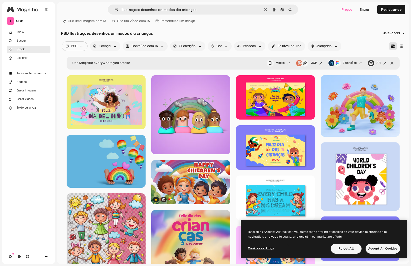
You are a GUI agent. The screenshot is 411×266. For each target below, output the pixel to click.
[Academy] (19, 256)
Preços (347, 9)
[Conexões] (10, 256)
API (379, 63)
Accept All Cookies (382, 248)
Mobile (280, 63)
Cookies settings (261, 248)
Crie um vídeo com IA (133, 21)
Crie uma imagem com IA (87, 21)
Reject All (346, 248)
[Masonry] (393, 46)
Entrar (365, 9)
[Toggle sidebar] (46, 9)
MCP (313, 63)
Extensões (350, 63)
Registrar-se (391, 9)
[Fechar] (392, 63)
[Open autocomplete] (114, 9)
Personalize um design (178, 21)
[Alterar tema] (27, 256)
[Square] (401, 46)
